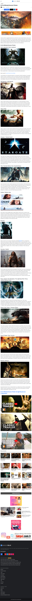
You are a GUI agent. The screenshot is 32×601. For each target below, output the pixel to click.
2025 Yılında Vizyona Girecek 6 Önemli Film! (25, 479)
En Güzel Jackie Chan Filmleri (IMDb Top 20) (16, 469)
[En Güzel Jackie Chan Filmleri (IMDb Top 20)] (16, 465)
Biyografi (2, 569)
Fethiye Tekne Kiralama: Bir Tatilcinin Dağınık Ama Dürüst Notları (9, 560)
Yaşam (1, 572)
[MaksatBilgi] (16, 1)
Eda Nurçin (3, 7)
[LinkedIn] (14, 9)
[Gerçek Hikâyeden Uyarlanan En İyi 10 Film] (5, 455)
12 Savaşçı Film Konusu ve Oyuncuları (7, 516)
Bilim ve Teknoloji (3, 577)
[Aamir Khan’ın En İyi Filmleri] (16, 475)
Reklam (2, 590)
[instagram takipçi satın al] (16, 535)
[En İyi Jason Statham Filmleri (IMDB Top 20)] (26, 465)
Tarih (1, 580)
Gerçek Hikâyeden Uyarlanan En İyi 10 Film (5, 459)
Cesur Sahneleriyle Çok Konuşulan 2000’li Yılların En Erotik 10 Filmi (15, 460)
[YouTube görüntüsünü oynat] (16, 404)
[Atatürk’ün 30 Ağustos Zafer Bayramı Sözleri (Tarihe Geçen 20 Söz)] (19, 512)
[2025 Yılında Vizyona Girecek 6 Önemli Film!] (26, 475)
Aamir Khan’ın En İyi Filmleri (10, 73)
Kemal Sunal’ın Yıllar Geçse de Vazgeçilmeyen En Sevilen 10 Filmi (26, 460)
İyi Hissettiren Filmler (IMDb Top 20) (5, 469)
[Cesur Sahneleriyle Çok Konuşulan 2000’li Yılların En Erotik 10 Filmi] (16, 455)
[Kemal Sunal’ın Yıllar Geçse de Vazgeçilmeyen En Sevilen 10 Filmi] (26, 455)
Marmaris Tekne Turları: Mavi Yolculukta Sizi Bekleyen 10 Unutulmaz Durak (11, 562)
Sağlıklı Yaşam (2, 579)
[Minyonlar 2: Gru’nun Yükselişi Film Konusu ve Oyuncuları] (19, 516)
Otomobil (2, 583)
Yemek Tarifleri (3, 573)
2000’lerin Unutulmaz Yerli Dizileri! (26, 489)
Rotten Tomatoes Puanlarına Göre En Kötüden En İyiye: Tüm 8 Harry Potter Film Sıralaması (5, 479)
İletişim (1, 589)
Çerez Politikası (3, 593)
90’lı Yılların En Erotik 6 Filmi (5, 489)
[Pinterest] (16, 9)
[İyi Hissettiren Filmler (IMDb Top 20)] (5, 465)
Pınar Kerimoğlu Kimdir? (25, 507)
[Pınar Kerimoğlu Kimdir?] (19, 508)
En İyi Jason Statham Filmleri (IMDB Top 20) (26, 469)
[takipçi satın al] (16, 33)
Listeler (2, 3)
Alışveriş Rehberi (3, 576)
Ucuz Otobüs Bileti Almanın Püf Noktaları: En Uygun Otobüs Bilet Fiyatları (10, 563)
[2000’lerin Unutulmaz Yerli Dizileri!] (26, 485)
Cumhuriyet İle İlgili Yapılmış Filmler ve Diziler (15, 489)
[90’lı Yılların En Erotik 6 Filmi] (5, 485)
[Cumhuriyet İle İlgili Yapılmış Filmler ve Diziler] (16, 485)
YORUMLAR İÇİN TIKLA (16, 493)
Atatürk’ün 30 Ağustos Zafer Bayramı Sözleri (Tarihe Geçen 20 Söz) (26, 512)
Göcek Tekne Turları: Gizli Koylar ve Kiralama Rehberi (8, 559)
